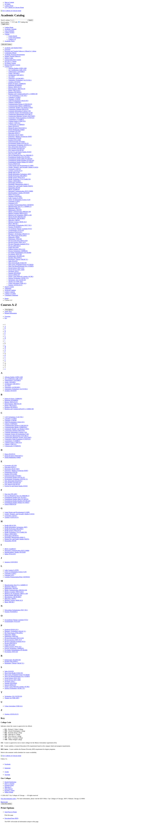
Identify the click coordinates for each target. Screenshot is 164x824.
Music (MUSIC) (13, 223)
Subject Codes (9, 58)
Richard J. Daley (10, 790)
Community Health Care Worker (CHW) (20, 107)
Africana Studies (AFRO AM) (17, 68)
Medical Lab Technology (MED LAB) (20, 215)
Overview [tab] (8, 316)
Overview (8, 49)
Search (30, 20)
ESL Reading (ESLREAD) (16, 148)
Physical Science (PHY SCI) (17, 242)
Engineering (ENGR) (14, 138)
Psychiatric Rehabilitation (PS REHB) (19, 252)
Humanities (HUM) (14, 188)
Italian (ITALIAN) (14, 194)
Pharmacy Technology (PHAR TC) (19, 234)
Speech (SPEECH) (14, 275)
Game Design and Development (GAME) (21, 165)
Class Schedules (9, 31)
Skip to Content (9, 2)
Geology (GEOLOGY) (15, 170)
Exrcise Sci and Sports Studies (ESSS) (19, 152)
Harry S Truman (9, 783)
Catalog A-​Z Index (10, 293)
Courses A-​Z (8, 66)
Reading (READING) (15, 258)
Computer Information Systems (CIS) (19, 111)
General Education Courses (13, 60)
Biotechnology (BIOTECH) (16, 89)
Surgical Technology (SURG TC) (18, 278)
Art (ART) (11, 77)
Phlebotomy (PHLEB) (15, 239)
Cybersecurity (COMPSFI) (16, 124)
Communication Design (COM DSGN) (20, 104)
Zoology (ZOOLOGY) (15, 285)
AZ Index (7, 4)
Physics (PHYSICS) (14, 246)
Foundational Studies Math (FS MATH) (20, 159)
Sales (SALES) (13, 261)
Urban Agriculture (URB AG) (17, 283)
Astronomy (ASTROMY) (16, 78)
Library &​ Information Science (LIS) (19, 199)
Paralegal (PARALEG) (15, 232)
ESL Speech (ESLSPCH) (16, 150)
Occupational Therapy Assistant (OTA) (20, 228)
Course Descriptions (14, 37)
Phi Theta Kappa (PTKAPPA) (17, 235)
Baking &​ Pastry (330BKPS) (17, 83)
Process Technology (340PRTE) (18, 251)
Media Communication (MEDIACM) (19, 211)
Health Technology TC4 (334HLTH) (19, 179)
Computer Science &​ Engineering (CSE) (20, 112)
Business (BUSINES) (14, 92)
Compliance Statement (11, 295)
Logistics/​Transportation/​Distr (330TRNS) (21, 205)
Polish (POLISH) (13, 247)
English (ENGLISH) (14, 140)
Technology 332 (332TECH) (17, 280)
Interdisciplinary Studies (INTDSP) (19, 193)
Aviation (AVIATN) (14, 82)
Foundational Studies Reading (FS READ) (21, 160)
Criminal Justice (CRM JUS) (17, 121)
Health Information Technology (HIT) (19, 174)
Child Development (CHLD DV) (18, 100)
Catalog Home (9, 6)
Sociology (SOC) (13, 271)
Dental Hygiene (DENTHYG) (17, 128)
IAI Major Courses (10, 63)
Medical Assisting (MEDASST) (18, 213)
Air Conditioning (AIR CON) (17, 70)
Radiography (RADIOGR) (16, 256)
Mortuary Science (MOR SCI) (17, 222)
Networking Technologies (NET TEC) (20, 225)
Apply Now (8, 311)
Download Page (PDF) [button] (11, 818)
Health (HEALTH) (14, 172)
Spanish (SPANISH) (14, 273)
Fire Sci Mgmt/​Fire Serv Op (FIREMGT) (20, 155)
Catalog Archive (9, 32)
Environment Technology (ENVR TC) (20, 145)
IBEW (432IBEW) (14, 189)
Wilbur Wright (9, 792)
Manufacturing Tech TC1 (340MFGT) (20, 206)
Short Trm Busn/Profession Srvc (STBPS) (17, 676)
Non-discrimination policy (8, 798)
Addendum (8, 288)
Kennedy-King (9, 785)
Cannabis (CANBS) (14, 97)
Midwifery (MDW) (14, 220)
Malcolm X (8, 787)
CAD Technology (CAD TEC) (17, 95)
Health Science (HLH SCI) (16, 177)
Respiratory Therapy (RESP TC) (18, 259)
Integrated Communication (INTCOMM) (20, 191)
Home (6, 298)
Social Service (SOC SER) (16, 269)
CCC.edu (14, 22)
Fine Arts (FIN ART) (14, 153)
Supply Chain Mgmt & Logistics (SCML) (17, 686)
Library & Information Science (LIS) (16, 572)
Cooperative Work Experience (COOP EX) (21, 118)
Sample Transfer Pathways (12, 56)
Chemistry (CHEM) (14, 99)
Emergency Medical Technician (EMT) (20, 136)
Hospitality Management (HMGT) (18, 184)
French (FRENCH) (14, 164)
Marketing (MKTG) (14, 208)
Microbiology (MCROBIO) (16, 218)
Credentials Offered (10, 53)
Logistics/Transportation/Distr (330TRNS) (17, 577)
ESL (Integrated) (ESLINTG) (17, 147)
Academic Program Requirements (15, 54)
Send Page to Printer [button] (11, 812)
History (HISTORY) (14, 181)
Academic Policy (10, 41)
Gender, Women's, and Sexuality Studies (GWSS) (23, 167)
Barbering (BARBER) (15, 85)
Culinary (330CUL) (14, 123)
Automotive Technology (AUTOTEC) (20, 80)
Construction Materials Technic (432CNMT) (21, 116)
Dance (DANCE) (13, 126)
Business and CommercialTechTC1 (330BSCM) (22, 94)
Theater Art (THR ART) (15, 281)
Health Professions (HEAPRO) (17, 176)
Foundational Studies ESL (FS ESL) (19, 157)
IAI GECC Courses (10, 61)
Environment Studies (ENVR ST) (18, 143)
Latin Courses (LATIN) (15, 198)
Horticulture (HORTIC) (15, 182)
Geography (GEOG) (14, 169)
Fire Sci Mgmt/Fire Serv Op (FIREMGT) (17, 496)
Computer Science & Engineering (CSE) (17, 434)
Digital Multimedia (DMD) (16, 129)
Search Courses (9, 287)
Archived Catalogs (10, 290)
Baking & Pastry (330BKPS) (13, 398)
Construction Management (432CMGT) (20, 114)
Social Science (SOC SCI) (16, 268)
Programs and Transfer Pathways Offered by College (20, 51)
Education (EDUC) (14, 133)
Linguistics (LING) (14, 201)
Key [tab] (6, 318)
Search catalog (5, 20)
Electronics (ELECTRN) (15, 135)
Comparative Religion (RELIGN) (18, 109)
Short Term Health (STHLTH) (17, 263)
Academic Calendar (10, 29)
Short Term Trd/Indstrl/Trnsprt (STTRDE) (17, 674)
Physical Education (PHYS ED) (18, 240)
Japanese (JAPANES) (15, 196)
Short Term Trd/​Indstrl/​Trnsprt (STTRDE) (21, 264)
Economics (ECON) (14, 131)
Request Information (11, 313)
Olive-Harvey (9, 789)
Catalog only (24, 22)
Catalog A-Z (12, 39)
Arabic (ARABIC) (14, 73)
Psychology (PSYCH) (15, 254)
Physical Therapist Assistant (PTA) (18, 244)
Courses (7, 34)
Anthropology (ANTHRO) (16, 71)
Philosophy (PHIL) (14, 237)
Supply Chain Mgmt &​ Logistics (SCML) (20, 276)
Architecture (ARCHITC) (16, 75)
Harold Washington (10, 782)
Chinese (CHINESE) (14, 102)
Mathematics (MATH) (15, 210)
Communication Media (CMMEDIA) (19, 106)
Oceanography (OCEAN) (16, 230)
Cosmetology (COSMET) (16, 119)
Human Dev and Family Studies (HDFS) (20, 186)
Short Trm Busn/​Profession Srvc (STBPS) (21, 266)
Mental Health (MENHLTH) (17, 217)
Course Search (12, 36)
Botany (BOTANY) (14, 90)
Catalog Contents (10, 292)
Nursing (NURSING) (14, 227)
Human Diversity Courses (12, 65)
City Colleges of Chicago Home (14, 7)
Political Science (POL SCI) (16, 249)
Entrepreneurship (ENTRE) (16, 141)
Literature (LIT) (13, 203)
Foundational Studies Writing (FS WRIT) (20, 162)
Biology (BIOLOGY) (15, 87)
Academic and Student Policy (13, 48)
